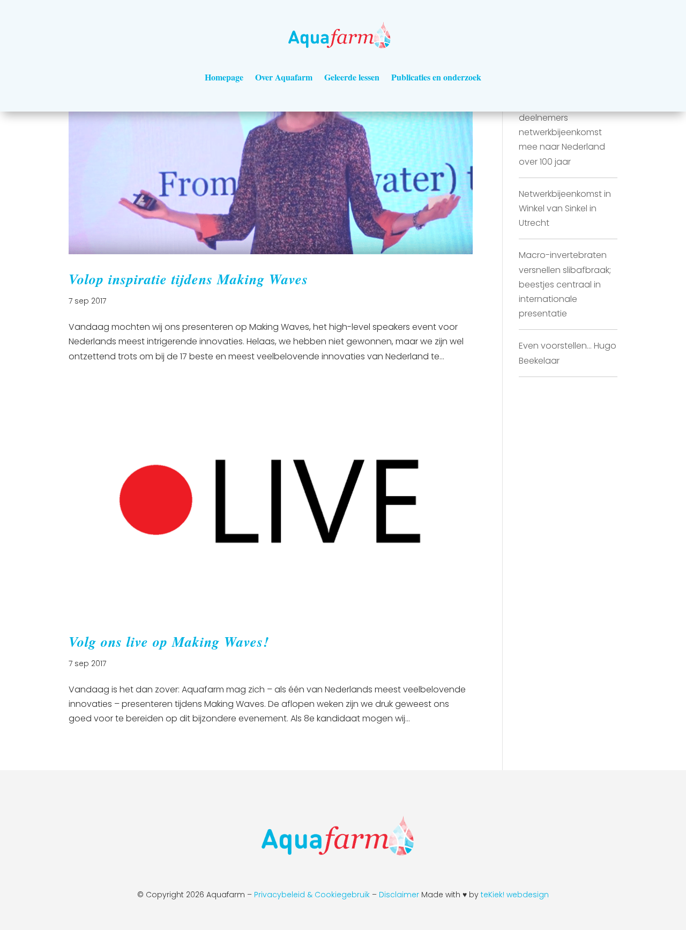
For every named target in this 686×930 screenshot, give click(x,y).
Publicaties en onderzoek (436, 77)
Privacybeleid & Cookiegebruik (312, 894)
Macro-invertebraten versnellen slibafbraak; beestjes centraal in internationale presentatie (565, 284)
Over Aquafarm (283, 77)
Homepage (224, 77)
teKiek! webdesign (515, 894)
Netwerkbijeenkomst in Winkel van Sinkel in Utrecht (565, 208)
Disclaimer (400, 894)
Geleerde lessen (351, 77)
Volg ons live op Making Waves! (169, 641)
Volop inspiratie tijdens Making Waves (188, 279)
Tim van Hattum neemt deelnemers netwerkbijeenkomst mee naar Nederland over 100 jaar (566, 132)
